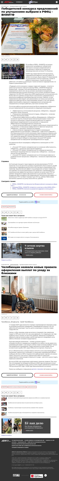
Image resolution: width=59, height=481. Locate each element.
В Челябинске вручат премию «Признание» (18, 227)
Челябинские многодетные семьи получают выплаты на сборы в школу (25, 402)
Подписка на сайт (50, 440)
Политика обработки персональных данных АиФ (24, 443)
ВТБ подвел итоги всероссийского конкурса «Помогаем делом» (23, 237)
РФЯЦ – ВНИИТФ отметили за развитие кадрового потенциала (32, 189)
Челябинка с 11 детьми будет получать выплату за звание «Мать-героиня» (25, 407)
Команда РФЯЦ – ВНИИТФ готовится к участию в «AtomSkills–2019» (33, 187)
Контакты (14, 442)
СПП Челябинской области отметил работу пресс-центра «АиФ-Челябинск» (26, 232)
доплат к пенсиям (37, 369)
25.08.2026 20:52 (5, 264)
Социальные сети (22, 442)
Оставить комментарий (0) (46, 194)
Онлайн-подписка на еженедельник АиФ (34, 440)
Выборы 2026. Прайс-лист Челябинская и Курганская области (26, 445)
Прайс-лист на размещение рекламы (36, 442)
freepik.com (4, 314)
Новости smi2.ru (6, 260)
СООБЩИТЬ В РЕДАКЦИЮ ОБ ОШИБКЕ (20, 447)
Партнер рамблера (25, 475)
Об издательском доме (17, 440)
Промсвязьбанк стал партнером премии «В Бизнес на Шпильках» (23, 222)
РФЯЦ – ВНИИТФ (5, 56)
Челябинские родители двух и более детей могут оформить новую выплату (26, 412)
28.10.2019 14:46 (4, 6)
